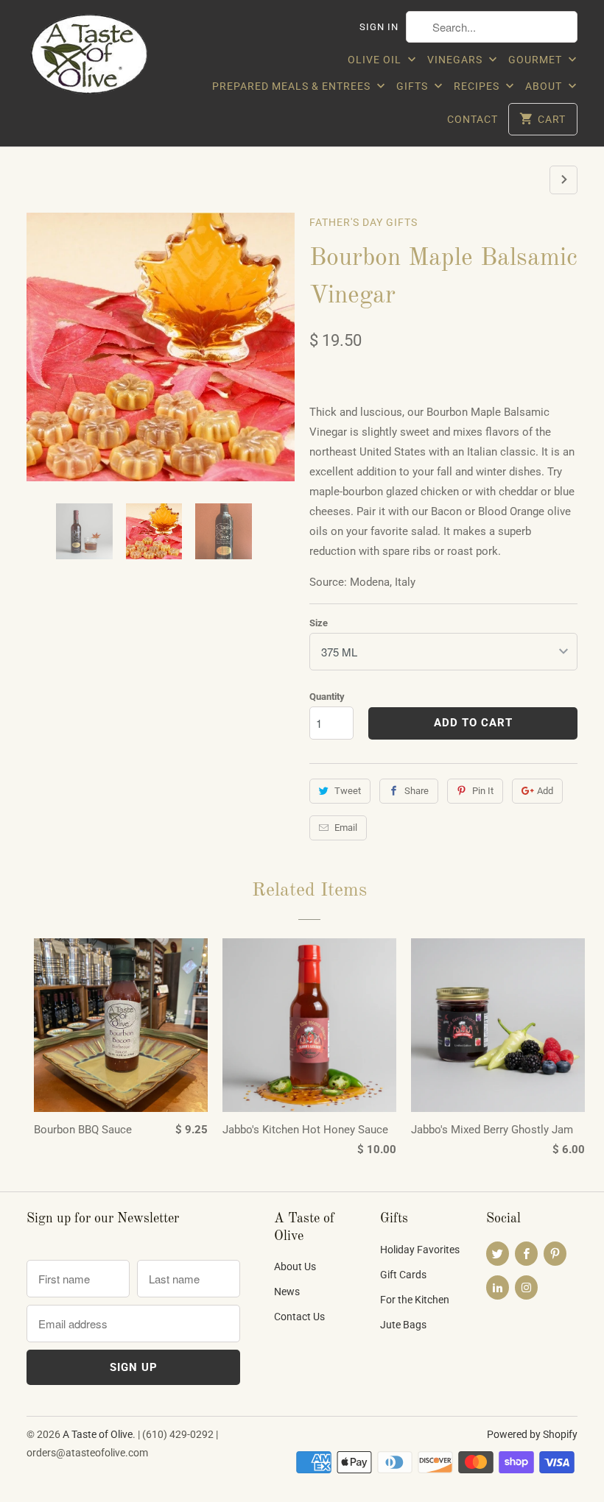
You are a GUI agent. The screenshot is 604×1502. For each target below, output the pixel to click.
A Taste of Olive (98, 1434)
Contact (472, 119)
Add (545, 790)
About (545, 86)
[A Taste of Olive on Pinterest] (555, 1253)
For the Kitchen (414, 1300)
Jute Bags (403, 1325)
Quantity (327, 696)
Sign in (378, 26)
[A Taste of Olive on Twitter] (497, 1253)
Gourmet (536, 59)
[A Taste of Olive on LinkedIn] (497, 1287)
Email (345, 827)
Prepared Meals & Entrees (292, 86)
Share (416, 790)
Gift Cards (403, 1274)
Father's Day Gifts (363, 222)
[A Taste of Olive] (90, 57)
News (287, 1291)
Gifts (413, 86)
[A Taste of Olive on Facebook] (526, 1253)
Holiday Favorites (420, 1249)
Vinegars (456, 59)
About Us (295, 1266)
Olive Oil (376, 59)
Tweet (347, 790)
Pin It (483, 790)
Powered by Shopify (532, 1434)
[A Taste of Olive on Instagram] (526, 1287)
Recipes (478, 86)
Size (318, 622)
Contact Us (299, 1316)
